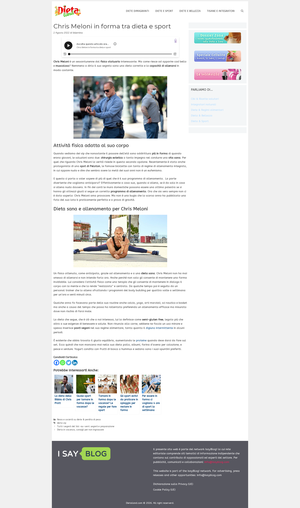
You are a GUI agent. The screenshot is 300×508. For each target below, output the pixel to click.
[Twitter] (68, 362)
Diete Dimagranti (137, 11)
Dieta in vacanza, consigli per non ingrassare (80, 429)
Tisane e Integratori (221, 11)
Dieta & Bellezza (201, 115)
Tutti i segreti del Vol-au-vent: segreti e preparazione (85, 426)
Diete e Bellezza (190, 11)
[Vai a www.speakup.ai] (176, 41)
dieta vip (61, 423)
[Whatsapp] (62, 362)
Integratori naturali (203, 104)
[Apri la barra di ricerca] (242, 11)
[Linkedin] (75, 362)
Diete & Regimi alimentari (207, 109)
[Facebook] (56, 362)
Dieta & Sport (200, 121)
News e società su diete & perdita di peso (79, 419)
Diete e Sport (164, 11)
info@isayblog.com (216, 462)
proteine (141, 340)
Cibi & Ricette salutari (205, 98)
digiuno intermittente (159, 327)
